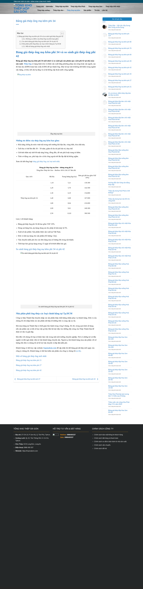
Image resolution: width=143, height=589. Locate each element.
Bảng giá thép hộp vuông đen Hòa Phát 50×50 (118, 159)
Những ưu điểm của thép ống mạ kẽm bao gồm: (42, 39)
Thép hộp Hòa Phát (78, 6)
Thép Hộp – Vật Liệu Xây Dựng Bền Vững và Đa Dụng (119, 26)
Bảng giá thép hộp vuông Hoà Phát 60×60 (118, 281)
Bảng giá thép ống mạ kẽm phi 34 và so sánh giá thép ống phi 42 (41, 36)
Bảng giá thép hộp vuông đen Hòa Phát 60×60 (118, 151)
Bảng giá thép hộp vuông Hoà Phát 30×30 (118, 305)
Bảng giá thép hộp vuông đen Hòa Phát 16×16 (118, 216)
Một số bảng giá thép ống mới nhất (38, 46)
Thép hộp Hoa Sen (95, 6)
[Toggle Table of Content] (61, 33)
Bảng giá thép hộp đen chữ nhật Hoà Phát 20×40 (119, 135)
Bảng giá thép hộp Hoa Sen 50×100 (117, 346)
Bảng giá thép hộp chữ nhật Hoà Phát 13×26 (119, 257)
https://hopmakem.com (30, 451)
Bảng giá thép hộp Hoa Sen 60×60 (117, 411)
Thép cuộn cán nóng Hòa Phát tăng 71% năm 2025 (118, 403)
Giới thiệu (49, 6)
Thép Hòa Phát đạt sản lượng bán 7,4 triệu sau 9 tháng (118, 395)
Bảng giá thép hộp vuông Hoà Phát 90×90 (118, 265)
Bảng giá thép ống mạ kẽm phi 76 (119, 48)
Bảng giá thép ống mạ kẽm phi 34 (119, 74)
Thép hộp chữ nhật (113, 6)
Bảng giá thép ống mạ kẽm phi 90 (119, 42)
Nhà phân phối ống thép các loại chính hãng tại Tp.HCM (41, 44)
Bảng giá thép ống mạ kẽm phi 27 (29, 365)
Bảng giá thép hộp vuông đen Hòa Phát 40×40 (118, 167)
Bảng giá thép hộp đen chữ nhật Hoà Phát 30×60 (119, 118)
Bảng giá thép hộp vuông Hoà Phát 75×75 (118, 273)
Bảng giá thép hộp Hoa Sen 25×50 (117, 370)
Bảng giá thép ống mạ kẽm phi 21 (29, 360)
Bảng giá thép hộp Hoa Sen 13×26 (117, 387)
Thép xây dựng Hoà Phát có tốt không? (119, 192)
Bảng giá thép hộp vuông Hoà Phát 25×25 (118, 313)
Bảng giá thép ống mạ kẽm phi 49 (119, 61)
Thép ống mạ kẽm (73, 10)
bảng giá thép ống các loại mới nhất (46, 161)
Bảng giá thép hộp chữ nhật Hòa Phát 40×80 (119, 232)
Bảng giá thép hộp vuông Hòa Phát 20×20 (118, 322)
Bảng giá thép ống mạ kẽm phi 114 (118, 34)
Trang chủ (40, 6)
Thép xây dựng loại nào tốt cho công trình (119, 200)
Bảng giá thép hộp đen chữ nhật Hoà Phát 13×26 (119, 143)
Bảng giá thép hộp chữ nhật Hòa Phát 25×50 (119, 240)
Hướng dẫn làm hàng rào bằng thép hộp (119, 183)
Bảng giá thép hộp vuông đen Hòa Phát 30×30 (118, 175)
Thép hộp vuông (43, 10)
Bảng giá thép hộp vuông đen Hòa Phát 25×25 (118, 208)
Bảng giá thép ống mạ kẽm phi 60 (119, 54)
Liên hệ (104, 10)
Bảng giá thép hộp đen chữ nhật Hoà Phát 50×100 (119, 102)
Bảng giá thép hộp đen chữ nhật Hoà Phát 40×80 (119, 110)
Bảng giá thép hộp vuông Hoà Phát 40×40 (118, 297)
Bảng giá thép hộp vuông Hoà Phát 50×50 (118, 289)
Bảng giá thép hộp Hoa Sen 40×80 (117, 354)
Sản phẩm (87, 10)
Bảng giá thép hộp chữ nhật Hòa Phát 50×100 (119, 224)
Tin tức (97, 10)
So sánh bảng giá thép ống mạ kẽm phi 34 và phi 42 (40, 41)
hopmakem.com (49, 348)
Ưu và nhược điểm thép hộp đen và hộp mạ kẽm (119, 94)
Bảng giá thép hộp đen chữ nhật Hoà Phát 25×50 (119, 126)
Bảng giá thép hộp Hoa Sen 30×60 (117, 362)
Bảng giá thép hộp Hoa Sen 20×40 (117, 379)
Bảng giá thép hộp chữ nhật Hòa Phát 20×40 (119, 248)
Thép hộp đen (58, 10)
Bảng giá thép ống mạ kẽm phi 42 (29, 370)
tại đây (78, 351)
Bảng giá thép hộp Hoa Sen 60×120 (117, 338)
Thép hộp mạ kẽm (61, 6)
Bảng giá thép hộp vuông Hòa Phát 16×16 (118, 330)
